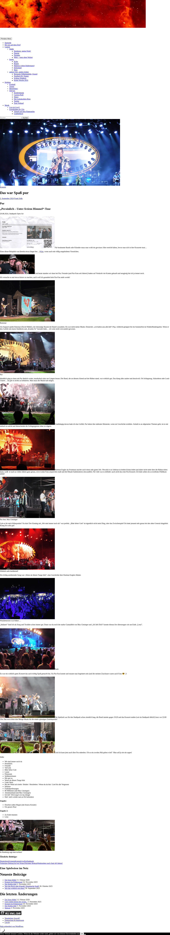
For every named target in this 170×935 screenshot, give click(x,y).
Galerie (7, 47)
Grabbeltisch (18, 114)
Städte (11, 49)
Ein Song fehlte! (11, 880)
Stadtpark (30, 861)
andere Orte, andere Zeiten (19, 72)
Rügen (16, 64)
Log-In (7, 922)
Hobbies (8, 82)
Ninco (16, 97)
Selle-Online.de (12, 33)
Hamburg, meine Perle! (22, 51)
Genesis (12, 861)
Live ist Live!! (14, 107)
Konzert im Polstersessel (13, 882)
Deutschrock (4, 861)
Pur (25, 861)
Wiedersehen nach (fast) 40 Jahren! (44, 863)
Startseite (8, 43)
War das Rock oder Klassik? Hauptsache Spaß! (22, 886)
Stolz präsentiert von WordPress (11, 926)
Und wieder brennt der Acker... (16, 902)
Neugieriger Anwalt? (12, 918)
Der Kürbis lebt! (11, 884)
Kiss (41, 251)
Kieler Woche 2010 (21, 80)
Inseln (11, 59)
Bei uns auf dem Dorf (12, 45)
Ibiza (15, 70)
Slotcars (12, 91)
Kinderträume (19, 93)
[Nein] (85, 934)
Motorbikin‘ (13, 89)
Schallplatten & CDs (16, 109)
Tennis (11, 87)
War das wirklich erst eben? (15, 888)
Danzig (16, 53)
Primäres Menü (6, 39)
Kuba (16, 62)
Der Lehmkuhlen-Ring (22, 99)
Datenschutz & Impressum (14, 920)
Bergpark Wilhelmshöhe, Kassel (25, 74)
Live (22, 861)
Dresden (17, 55)
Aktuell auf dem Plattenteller (24, 112)
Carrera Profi (18, 95)
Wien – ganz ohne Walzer (23, 57)
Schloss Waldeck (20, 78)
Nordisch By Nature (21, 76)
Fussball (12, 84)
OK (82, 934)
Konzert (3, 187)
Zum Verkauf (19, 103)
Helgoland (18, 68)
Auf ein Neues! (12, 863)
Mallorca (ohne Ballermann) (24, 66)
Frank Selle (18, 198)
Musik (7, 105)
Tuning (16, 101)
